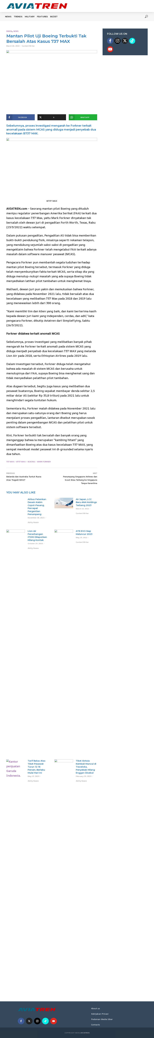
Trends (18, 16)
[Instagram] (117, 41)
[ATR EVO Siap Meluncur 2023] (63, 642)
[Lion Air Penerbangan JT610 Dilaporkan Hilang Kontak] (15, 642)
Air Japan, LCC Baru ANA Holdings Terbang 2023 (86, 502)
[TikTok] (132, 41)
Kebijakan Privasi (99, 1013)
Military (30, 16)
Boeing (31, 461)
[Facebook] (110, 41)
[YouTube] (110, 49)
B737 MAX (20, 461)
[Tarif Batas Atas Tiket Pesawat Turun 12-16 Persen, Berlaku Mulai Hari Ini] (15, 872)
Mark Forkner (44, 461)
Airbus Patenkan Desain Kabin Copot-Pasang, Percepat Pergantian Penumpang (37, 507)
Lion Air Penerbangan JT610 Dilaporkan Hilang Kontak (37, 535)
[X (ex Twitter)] (125, 41)
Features (42, 16)
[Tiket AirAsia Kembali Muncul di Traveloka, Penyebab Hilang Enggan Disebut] (63, 872)
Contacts (95, 1024)
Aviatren (85, 1033)
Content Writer (28, 46)
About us (95, 1008)
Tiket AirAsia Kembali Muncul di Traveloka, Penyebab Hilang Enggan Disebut (86, 766)
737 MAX (10, 461)
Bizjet (54, 16)
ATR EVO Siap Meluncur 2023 (84, 532)
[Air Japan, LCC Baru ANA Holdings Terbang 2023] (63, 503)
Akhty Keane (33, 522)
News (8, 16)
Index (9, 31)
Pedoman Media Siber (102, 1019)
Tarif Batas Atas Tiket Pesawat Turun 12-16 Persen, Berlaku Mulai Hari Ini (36, 766)
